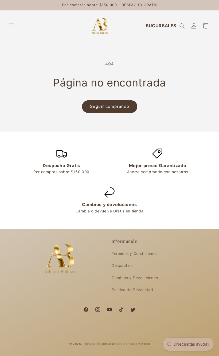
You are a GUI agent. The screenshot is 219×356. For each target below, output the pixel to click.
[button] (11, 26)
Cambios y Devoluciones (135, 277)
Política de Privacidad (132, 289)
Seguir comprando (109, 106)
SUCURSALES (161, 25)
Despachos (122, 265)
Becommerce (140, 344)
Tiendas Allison (95, 344)
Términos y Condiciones (134, 253)
